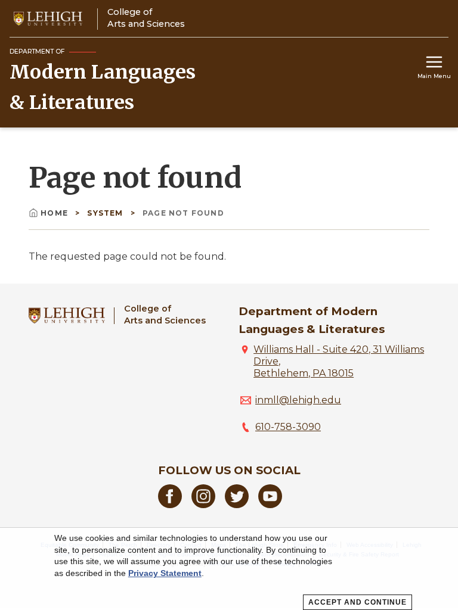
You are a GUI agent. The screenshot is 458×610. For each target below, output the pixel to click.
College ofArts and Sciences (165, 314)
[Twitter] (237, 505)
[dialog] (229, 569)
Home (55, 212)
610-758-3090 (288, 426)
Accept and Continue (357, 602)
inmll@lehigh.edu (298, 400)
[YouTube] (270, 505)
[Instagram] (203, 505)
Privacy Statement (165, 573)
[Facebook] (170, 505)
